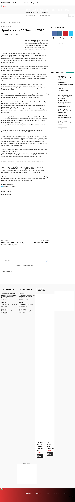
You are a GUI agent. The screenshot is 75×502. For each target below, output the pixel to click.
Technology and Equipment (8, 293)
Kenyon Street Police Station (26, 304)
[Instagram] (62, 1)
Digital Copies (62, 76)
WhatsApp (71, 496)
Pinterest (56, 493)
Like (54, 31)
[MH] (2, 34)
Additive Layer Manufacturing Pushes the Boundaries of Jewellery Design (8, 297)
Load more (62, 129)
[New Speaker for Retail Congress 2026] (54, 111)
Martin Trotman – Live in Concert (64, 123)
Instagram (38, 493)
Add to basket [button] (39, 456)
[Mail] (65, 1)
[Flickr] (60, 1)
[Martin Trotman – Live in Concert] (54, 122)
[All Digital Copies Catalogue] (54, 83)
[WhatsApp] (72, 1)
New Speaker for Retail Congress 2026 (64, 111)
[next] (73, 15)
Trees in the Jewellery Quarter (26, 311)
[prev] (69, 15)
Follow (59, 31)
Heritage (21, 302)
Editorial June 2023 (41, 243)
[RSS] (62, 493)
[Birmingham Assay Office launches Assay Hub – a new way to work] (54, 95)
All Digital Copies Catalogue (65, 84)
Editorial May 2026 (63, 90)
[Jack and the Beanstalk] (54, 116)
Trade (8, 22)
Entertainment (62, 115)
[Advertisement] (25, 226)
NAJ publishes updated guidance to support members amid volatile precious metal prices (64, 104)
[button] (46, 2)
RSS (65, 493)
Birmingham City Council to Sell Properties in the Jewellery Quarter (27, 297)
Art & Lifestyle (22, 309)
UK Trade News (15, 22)
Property (21, 293)
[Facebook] (57, 1)
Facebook (28, 493)
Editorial (60, 88)
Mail (48, 493)
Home (3, 22)
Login (46, 261)
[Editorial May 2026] (54, 89)
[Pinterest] (67, 1)
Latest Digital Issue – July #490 (42, 15)
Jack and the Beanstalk (64, 117)
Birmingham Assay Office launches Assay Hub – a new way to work (66, 97)
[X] (70, 1)
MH (7, 34)
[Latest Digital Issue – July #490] (54, 78)
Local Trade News (63, 94)
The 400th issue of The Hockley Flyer (7, 311)
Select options (49, 454)
